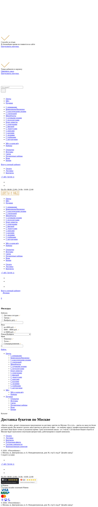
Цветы (8, 99)
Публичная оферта (13, 442)
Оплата (9, 169)
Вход (10, 164)
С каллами (10, 133)
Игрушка (9, 152)
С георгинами (11, 124)
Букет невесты (12, 122)
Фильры (6, 293)
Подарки (9, 103)
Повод (3, 334)
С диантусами (11, 129)
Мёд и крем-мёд (12, 143)
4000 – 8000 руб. (10, 330)
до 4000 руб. (9, 327)
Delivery (4, 313)
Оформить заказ (7, 71)
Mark (3, 336)
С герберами (11, 137)
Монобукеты (11, 116)
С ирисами (10, 131)
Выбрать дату (9, 320)
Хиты (6, 341)
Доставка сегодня (11, 315)
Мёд (7, 101)
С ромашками (11, 107)
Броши (8, 160)
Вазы (8, 158)
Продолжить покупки (10, 46)
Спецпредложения (11, 344)
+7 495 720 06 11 (7, 177)
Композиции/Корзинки (15, 109)
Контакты (10, 173)
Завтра (6, 318)
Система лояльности (14, 444)
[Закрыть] (2, 19)
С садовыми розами (14, 118)
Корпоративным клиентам (16, 446)
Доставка (9, 171)
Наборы (9, 146)
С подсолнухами (12, 120)
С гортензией (11, 114)
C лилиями (10, 135)
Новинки (7, 339)
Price (3, 325)
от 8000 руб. (9, 332)
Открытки (10, 150)
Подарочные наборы (14, 156)
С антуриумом (12, 139)
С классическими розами (16, 111)
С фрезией (10, 126)
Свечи (8, 154)
